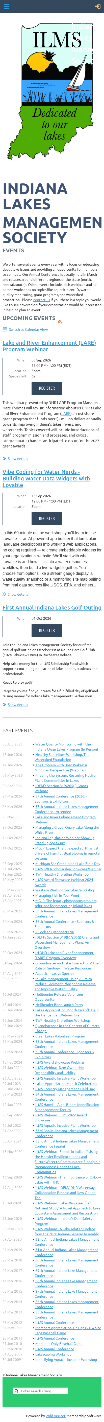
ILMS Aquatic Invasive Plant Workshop (65, 1078)
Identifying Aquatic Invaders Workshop (66, 1359)
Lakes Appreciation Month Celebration (66, 1083)
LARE (65, 413)
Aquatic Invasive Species (54, 973)
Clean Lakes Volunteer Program (60, 1036)
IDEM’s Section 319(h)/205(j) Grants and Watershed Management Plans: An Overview (67, 942)
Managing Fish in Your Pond (57, 895)
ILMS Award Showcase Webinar (59, 1062)
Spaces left (18, 376)
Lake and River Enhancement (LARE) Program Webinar (49, 346)
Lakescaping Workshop (53, 1354)
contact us (41, 299)
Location (20, 370)
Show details (18, 458)
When (22, 360)
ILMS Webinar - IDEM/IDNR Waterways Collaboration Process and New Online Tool (65, 1192)
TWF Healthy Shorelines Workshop (62, 1020)
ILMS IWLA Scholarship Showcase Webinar (68, 868)
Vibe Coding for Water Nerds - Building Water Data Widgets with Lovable (46, 478)
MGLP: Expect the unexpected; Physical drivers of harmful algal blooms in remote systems (67, 853)
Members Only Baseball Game (59, 1343)
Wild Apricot (56, 1415)
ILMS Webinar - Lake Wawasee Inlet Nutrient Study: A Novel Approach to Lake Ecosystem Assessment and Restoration (67, 1208)
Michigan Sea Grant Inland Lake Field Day (67, 863)
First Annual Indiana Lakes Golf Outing (52, 607)
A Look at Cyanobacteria (54, 931)
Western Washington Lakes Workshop (65, 890)
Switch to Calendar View (28, 329)
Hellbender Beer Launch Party (59, 1004)
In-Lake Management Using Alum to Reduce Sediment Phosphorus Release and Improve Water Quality (65, 983)
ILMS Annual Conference (54, 1322)
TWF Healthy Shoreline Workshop (62, 874)
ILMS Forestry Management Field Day (65, 1088)
